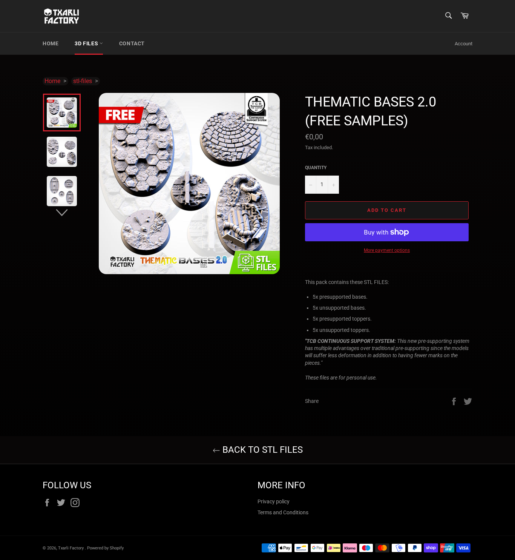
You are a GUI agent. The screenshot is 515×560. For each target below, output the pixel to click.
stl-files (82, 81)
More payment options (387, 250)
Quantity (315, 167)
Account (463, 43)
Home (50, 43)
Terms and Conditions (283, 512)
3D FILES (87, 43)
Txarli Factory (71, 548)
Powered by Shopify (105, 548)
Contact (132, 43)
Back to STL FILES (261, 449)
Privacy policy (274, 501)
